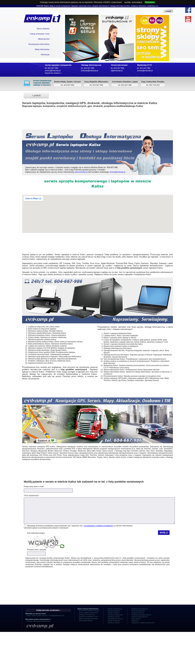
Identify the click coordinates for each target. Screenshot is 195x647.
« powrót (36, 95)
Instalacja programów (115, 615)
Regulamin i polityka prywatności (143, 623)
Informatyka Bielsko (85, 620)
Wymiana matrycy (114, 623)
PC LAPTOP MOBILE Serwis (81, 37)
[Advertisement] (97, 120)
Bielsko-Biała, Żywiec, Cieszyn (67, 82)
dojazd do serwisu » (53, 73)
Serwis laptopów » (81, 41)
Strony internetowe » (152, 41)
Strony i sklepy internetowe (88, 612)
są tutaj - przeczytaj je (133, 2)
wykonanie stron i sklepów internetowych (94, 6)
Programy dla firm (138, 613)
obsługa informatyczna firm (120, 6)
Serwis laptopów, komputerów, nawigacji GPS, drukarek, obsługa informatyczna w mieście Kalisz (90, 103)
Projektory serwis (113, 617)
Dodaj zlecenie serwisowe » (48, 610)
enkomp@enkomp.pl (89, 71)
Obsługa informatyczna (91, 65)
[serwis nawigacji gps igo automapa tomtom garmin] (97, 443)
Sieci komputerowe (138, 611)
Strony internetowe (119, 65)
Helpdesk (135, 621)
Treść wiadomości (31, 495)
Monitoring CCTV (144, 65)
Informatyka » (117, 41)
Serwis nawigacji (113, 613)
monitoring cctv (152, 6)
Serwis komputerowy (115, 609)
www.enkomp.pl (81, 172)
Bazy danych (136, 619)
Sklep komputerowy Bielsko (88, 618)
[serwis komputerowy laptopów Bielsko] (97, 323)
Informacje (45, 55)
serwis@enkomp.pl (53, 71)
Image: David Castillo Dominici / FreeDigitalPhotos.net (45, 615)
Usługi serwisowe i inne (40, 34)
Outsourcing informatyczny (118, 37)
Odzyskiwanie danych (115, 619)
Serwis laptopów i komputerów (58, 65)
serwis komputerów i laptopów (67, 6)
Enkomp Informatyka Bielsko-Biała (38, 621)
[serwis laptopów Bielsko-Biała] (42, 18)
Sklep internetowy (42, 49)
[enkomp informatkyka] (48, 626)
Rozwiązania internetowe (39, 44)
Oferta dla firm (44, 39)
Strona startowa (43, 29)
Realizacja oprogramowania (141, 615)
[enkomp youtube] (188, 19)
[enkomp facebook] (188, 10)
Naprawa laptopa (114, 611)
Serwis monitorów (114, 621)
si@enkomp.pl (117, 71)
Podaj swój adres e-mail (34, 486)
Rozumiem (149, 2)
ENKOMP (40, 6)
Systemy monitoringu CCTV (88, 616)
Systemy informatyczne (140, 617)
